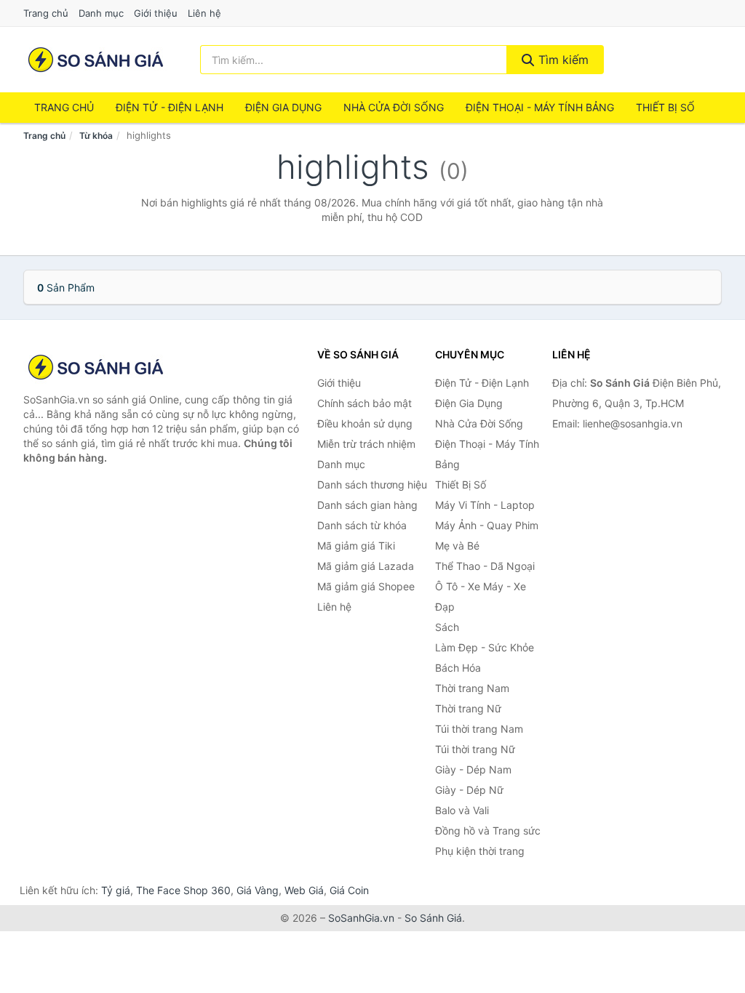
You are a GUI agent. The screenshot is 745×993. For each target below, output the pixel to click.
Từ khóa (96, 135)
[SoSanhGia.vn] (95, 59)
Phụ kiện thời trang (480, 851)
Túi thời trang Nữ (475, 749)
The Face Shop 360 (183, 890)
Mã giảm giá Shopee (366, 586)
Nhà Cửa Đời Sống (393, 107)
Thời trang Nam (472, 688)
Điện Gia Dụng (283, 107)
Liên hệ (204, 13)
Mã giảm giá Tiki (356, 545)
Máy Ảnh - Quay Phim (486, 525)
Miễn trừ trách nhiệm (366, 444)
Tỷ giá (115, 890)
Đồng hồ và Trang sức (488, 830)
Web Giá (304, 890)
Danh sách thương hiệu (372, 484)
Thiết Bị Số (665, 107)
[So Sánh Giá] (96, 367)
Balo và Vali (462, 810)
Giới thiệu (156, 13)
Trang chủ (45, 13)
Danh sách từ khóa (362, 525)
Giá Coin (349, 890)
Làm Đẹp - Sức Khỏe (484, 647)
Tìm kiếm (562, 59)
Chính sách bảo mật (364, 403)
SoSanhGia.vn (361, 918)
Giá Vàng (257, 890)
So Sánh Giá (433, 918)
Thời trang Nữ (468, 708)
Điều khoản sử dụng (365, 423)
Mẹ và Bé (457, 545)
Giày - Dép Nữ (469, 790)
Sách (447, 627)
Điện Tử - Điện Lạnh (169, 107)
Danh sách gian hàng (367, 505)
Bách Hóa (458, 668)
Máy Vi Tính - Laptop (485, 505)
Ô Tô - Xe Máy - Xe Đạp (480, 596)
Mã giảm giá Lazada (365, 566)
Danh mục (101, 13)
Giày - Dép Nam (473, 769)
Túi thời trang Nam (479, 729)
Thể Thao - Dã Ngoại (485, 566)
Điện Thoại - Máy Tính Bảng (540, 107)
